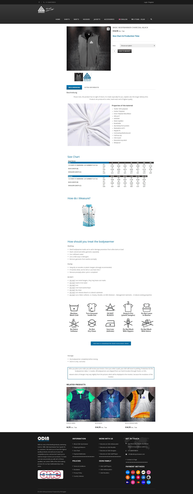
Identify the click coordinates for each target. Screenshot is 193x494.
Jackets (97, 19)
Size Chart (76, 450)
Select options (79, 428)
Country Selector (78, 476)
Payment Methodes (79, 454)
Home (58, 19)
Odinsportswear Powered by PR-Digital (54, 492)
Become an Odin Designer (108, 450)
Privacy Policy (77, 473)
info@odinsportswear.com (136, 454)
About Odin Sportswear (80, 444)
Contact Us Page (132, 459)
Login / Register (149, 2)
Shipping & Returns (79, 447)
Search (151, 18)
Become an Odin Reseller (108, 447)
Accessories (109, 19)
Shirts (67, 19)
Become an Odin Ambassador (109, 444)
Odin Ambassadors (106, 469)
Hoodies (86, 19)
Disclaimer (76, 469)
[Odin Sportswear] (46, 9)
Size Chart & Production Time (126, 36)
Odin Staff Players (105, 466)
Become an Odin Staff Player (109, 454)
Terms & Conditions (79, 466)
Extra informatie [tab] (91, 87)
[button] (108, 28)
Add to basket (124, 51)
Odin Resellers (104, 473)
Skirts (76, 19)
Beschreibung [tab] (74, 87)
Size (114, 46)
